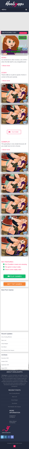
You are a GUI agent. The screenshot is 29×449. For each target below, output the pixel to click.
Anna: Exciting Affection (6, 336)
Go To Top (14, 446)
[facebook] (8, 437)
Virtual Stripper (4, 343)
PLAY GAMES (16, 276)
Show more (6, 65)
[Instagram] (5, 437)
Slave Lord (3, 340)
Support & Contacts (12, 416)
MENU (4, 9)
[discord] (12, 437)
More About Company (12, 422)
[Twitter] (2, 437)
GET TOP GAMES (14, 284)
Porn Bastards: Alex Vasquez (7, 350)
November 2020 (5, 358)
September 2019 (5, 364)
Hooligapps (9, 443)
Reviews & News (23, 32)
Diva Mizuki (3, 346)
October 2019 (4, 361)
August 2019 (4, 368)
